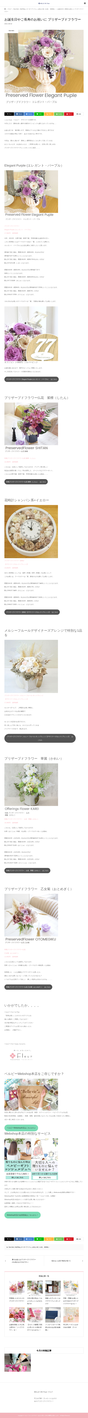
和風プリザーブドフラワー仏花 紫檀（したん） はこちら (26, 482)
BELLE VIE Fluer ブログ (43, 1392)
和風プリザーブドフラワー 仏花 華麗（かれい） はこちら (27, 870)
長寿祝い (46, 1247)
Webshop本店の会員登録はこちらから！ (22, 1215)
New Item (11, 1247)
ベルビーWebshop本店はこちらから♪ (21, 1128)
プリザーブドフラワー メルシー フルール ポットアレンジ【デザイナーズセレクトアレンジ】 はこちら (40, 738)
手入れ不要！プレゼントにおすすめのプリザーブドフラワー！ (45, 1400)
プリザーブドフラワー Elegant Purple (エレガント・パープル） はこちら (31, 379)
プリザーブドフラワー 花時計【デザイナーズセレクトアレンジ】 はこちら (32, 612)
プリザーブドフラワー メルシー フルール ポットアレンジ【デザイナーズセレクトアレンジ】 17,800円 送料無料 (23, 699)
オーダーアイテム (26, 1247)
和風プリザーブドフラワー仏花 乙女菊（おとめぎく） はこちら (28, 987)
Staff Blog (17, 1247)
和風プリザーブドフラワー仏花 (14, 949)
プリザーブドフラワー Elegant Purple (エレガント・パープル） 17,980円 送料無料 (18, 229)
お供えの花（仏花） (38, 1247)
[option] (17, 1363)
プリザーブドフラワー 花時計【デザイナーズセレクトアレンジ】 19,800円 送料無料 (16, 564)
